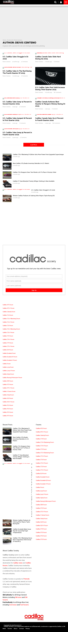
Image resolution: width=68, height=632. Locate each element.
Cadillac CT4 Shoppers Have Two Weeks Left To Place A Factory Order (34, 172)
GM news (18, 597)
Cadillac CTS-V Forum (8, 346)
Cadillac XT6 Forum (8, 412)
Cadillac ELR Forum (8, 350)
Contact (21, 628)
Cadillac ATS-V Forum (8, 308)
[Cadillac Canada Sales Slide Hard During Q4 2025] (50, 52)
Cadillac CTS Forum (8, 343)
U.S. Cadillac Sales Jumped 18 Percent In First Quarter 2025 (17, 119)
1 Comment (56, 62)
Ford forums (24, 605)
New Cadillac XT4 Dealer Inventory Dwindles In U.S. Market (31, 163)
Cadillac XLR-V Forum (8, 402)
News (4, 628)
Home (4, 40)
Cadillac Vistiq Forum (8, 395)
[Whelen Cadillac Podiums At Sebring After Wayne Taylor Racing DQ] (7, 201)
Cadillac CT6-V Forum (8, 339)
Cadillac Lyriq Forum (8, 367)
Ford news (13, 605)
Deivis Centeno (7, 62)
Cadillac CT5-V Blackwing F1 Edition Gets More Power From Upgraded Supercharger (38, 154)
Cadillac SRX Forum (8, 381)
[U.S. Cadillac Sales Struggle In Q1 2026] (16, 52)
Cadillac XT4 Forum (8, 405)
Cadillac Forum (7, 364)
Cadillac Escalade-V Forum (10, 360)
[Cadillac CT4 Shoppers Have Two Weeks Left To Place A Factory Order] (7, 178)
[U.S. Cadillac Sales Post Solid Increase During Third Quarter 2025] (50, 84)
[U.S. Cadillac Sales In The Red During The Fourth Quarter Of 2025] (18, 67)
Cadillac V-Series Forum (9, 391)
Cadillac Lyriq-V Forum (9, 371)
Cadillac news (17, 563)
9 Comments (24, 76)
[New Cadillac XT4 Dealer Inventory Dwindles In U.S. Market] (7, 169)
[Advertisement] (34, 26)
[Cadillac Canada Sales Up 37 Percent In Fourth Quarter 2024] (50, 114)
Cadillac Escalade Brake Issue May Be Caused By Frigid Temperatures (22, 531)
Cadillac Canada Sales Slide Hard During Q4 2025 (48, 57)
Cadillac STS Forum (8, 385)
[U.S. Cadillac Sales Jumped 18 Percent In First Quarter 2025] (18, 114)
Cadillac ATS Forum (8, 305)
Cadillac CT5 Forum (8, 326)
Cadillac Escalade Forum (9, 353)
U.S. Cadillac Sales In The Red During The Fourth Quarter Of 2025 (17, 72)
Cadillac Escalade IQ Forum (10, 357)
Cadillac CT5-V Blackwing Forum (11, 329)
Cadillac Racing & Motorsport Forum (12, 378)
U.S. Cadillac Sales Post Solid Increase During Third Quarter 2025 (50, 88)
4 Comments (24, 62)
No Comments (57, 92)
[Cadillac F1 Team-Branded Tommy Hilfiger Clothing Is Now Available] (7, 187)
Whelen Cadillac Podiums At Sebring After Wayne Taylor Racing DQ (34, 195)
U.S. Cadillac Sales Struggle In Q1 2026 (15, 57)
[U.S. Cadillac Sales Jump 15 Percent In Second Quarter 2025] (18, 97)
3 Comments (22, 107)
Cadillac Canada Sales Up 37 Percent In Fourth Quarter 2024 (49, 119)
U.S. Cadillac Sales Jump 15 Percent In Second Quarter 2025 (17, 102)
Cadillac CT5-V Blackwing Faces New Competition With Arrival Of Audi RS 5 (22, 540)
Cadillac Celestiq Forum (9, 312)
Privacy (28, 628)
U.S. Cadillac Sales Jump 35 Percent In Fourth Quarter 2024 (17, 133)
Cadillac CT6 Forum (8, 336)
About (15, 628)
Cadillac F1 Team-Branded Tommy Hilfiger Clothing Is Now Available (33, 181)
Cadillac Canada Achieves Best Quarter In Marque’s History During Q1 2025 (50, 104)
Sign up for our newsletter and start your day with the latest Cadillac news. (34, 268)
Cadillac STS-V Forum (8, 388)
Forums (10, 628)
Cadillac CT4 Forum (8, 315)
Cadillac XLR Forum (8, 398)
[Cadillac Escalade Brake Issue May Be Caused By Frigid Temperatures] (7, 535)
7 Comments (22, 123)
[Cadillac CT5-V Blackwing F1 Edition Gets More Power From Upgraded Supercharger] (7, 160)
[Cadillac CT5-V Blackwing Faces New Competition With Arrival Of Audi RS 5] (7, 544)
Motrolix (26, 579)
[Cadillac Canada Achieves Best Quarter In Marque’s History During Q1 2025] (50, 97)
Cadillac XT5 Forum (8, 409)
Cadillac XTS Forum (8, 416)
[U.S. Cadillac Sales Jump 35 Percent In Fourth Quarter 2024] (18, 128)
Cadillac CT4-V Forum (8, 322)
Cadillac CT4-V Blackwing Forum (11, 319)
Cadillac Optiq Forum (8, 374)
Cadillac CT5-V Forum (8, 333)
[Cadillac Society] (8, 5)
